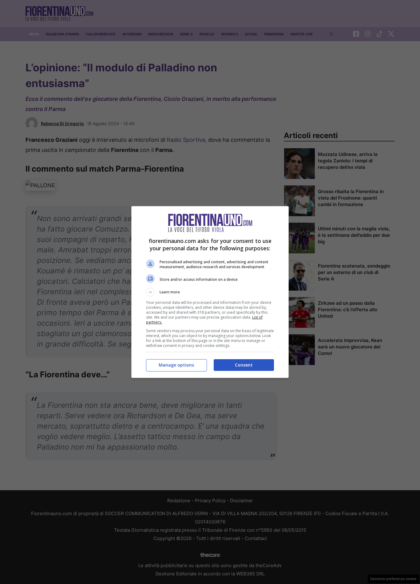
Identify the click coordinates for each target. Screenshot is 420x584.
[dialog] (210, 292)
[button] (210, 292)
